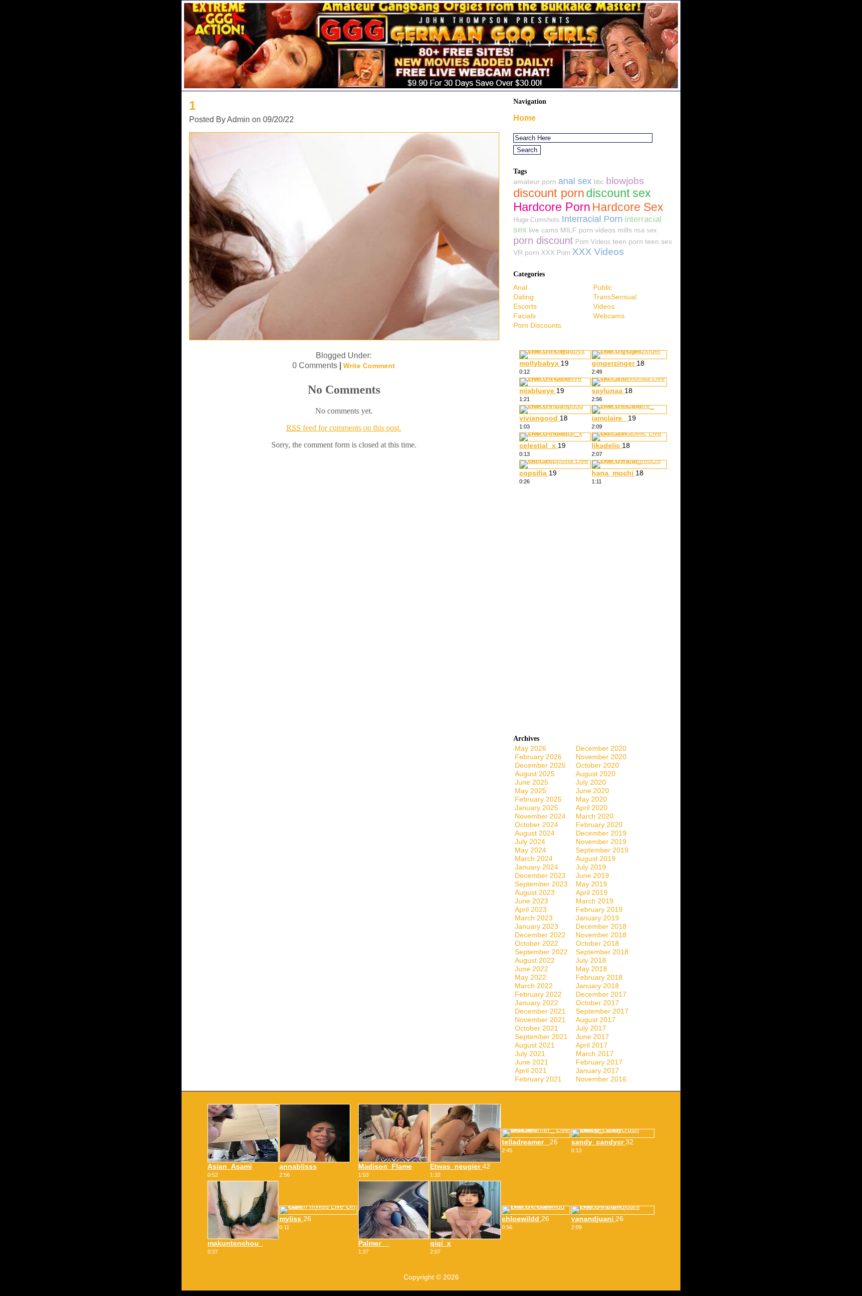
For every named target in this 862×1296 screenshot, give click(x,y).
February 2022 (538, 994)
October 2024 (536, 825)
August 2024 (535, 833)
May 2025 (530, 791)
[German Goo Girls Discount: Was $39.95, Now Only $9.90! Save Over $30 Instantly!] (431, 88)
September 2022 (541, 952)
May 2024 (530, 850)
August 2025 (535, 774)
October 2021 (536, 1028)
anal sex (575, 181)
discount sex (618, 193)
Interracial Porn (592, 219)
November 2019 (601, 842)
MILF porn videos (588, 230)
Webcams (609, 316)
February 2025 (538, 799)
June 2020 (592, 791)
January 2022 (536, 1003)
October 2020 (597, 765)
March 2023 (534, 918)
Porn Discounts (537, 325)
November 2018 (601, 935)
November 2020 (601, 757)
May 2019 (591, 884)
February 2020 (599, 825)
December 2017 (601, 994)
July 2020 (591, 782)
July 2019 (591, 867)
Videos (604, 306)
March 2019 (595, 901)
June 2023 (531, 901)
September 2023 (541, 884)
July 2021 (530, 1054)
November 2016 (601, 1079)
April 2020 (592, 808)
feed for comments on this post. (343, 428)
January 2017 (597, 1071)
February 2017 (599, 1062)
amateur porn (534, 182)
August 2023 (535, 892)
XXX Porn (555, 252)
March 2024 (534, 859)
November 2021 (540, 1020)
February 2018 (599, 977)
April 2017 (592, 1045)
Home (524, 118)
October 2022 (536, 943)
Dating (523, 297)
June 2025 (531, 782)
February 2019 (599, 909)
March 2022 (534, 986)
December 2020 (601, 748)
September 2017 (602, 1011)
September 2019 (602, 850)
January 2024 (536, 867)
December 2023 (540, 875)
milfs (625, 230)
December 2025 (540, 765)
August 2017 (596, 1020)
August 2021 (535, 1045)
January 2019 (597, 918)
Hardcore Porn (551, 207)
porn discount (543, 240)
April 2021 (531, 1071)
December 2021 (540, 1011)
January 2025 (536, 808)
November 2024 (540, 816)
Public (602, 287)
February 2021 (538, 1079)
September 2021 (541, 1037)
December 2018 (601, 926)
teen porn (628, 241)
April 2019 (592, 892)
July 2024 (530, 842)
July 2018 (591, 960)
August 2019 (596, 859)
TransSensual (615, 297)
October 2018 (597, 943)
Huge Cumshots (536, 219)
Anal (520, 287)
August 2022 (535, 960)
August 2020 (596, 774)
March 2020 (595, 816)
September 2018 (602, 952)
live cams (543, 230)
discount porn (548, 193)
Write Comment (369, 366)
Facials (524, 316)
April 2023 (531, 909)
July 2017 (591, 1028)
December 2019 (601, 833)
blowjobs (625, 181)
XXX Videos (598, 251)
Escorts (525, 306)
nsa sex (645, 230)
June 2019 (592, 875)
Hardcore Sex (627, 207)
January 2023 (536, 926)
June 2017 (592, 1037)
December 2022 (540, 935)
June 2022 (531, 969)
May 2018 (591, 969)
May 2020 (591, 799)
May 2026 (530, 748)
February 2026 (538, 757)
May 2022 (530, 977)
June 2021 (531, 1062)
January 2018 (597, 986)
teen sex (658, 241)
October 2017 (597, 1003)
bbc (599, 182)
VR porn (526, 252)
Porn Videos (593, 241)
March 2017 (595, 1054)
